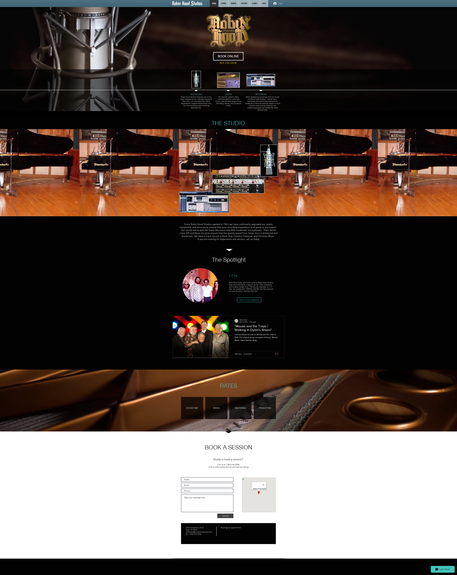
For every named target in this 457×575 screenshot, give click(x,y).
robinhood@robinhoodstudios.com (199, 532)
